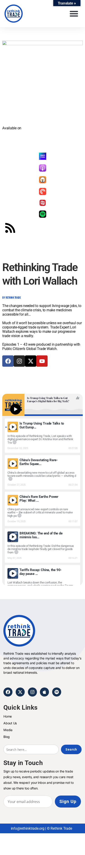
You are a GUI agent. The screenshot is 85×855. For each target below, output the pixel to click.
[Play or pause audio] (15, 409)
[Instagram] (19, 361)
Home (7, 716)
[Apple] (44, 692)
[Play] (12, 426)
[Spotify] (56, 692)
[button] (73, 13)
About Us (10, 723)
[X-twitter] (30, 361)
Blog (6, 737)
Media (7, 730)
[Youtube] (42, 361)
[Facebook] (8, 361)
